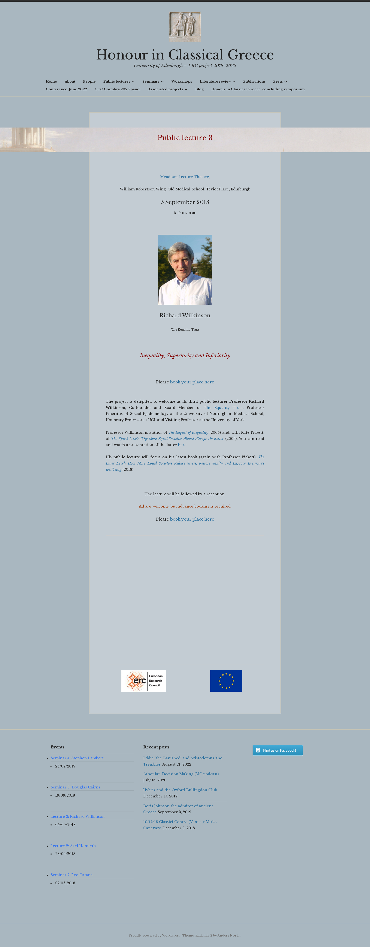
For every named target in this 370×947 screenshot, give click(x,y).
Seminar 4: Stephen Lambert (77, 758)
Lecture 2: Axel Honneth (73, 846)
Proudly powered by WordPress (154, 935)
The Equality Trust (223, 407)
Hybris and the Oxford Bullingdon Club (180, 790)
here (182, 445)
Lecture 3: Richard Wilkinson (78, 816)
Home (51, 81)
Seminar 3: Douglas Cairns (75, 787)
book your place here (192, 382)
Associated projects (165, 89)
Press (278, 81)
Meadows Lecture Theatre (184, 177)
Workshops (182, 81)
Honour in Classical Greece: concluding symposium (258, 89)
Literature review (215, 81)
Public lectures (116, 81)
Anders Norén (229, 935)
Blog (199, 89)
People (89, 81)
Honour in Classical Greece (185, 55)
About (70, 81)
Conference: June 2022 (66, 89)
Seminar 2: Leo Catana (72, 875)
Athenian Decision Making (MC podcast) (181, 774)
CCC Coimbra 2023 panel (117, 89)
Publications (254, 81)
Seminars (150, 81)
